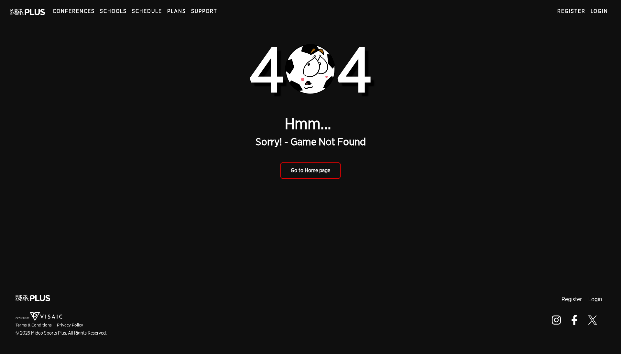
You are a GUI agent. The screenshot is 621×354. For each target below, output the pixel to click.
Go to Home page (310, 170)
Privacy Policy (70, 324)
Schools (113, 11)
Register (571, 11)
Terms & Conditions (34, 324)
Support (204, 11)
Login (599, 11)
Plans (176, 11)
